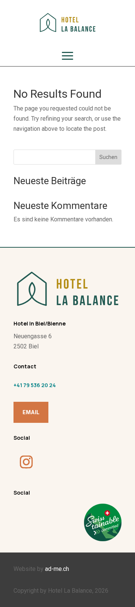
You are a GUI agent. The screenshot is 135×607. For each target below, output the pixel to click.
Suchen (108, 157)
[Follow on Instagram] (26, 462)
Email (30, 412)
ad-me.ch (57, 568)
